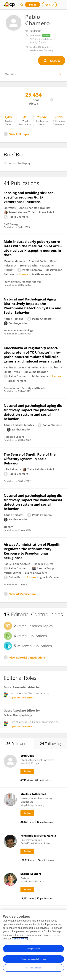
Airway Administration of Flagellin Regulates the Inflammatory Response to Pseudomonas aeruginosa (33, 551)
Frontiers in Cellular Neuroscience (35, 722)
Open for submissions (22, 697)
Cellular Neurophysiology (18, 715)
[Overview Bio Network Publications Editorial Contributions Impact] (33, 74)
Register (49, 4)
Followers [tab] (16, 743)
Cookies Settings (33, 968)
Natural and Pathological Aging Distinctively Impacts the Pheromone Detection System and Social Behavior (32, 306)
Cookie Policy (20, 938)
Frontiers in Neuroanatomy (30, 693)
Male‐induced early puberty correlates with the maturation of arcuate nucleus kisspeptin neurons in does (33, 248)
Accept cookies (33, 949)
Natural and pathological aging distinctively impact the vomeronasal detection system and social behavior (33, 502)
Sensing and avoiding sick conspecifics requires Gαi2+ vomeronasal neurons (29, 197)
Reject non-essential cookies (33, 959)
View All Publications (22, 594)
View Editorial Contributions (27, 657)
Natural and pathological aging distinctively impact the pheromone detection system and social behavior (33, 412)
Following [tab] (50, 743)
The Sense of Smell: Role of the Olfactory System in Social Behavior (30, 458)
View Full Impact (20, 134)
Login (32, 4)
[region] (33, 943)
